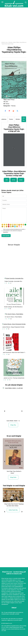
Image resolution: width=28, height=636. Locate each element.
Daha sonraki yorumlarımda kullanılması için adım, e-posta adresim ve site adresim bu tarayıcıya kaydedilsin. (14, 231)
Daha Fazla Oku (13, 510)
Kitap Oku (13, 425)
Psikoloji (10, 42)
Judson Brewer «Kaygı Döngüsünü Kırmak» (13, 327)
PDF (7, 180)
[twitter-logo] (18, 111)
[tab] (11, 119)
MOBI (20, 180)
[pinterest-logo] (9, 111)
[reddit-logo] (13, 111)
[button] (4, 411)
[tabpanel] (14, 145)
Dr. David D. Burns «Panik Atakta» (13, 317)
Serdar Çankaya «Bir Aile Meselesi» (13, 307)
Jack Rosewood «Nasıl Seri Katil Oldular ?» (14, 352)
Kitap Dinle (13, 477)
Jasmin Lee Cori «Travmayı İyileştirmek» (14, 378)
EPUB (13, 180)
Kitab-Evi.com (4, 42)
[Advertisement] (14, 26)
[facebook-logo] (5, 111)
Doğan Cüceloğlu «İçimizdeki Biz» (13, 281)
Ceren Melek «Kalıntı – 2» (13, 420)
